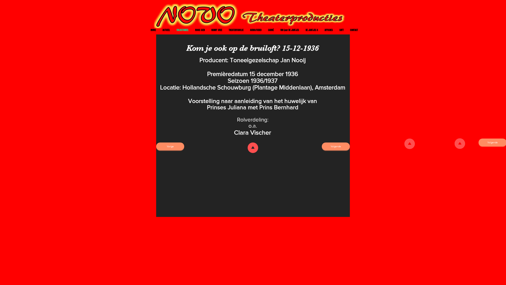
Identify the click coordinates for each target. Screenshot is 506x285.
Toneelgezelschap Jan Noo (266, 60)
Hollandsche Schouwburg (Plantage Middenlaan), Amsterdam (263, 87)
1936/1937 (264, 80)
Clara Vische (251, 132)
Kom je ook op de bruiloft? (233, 48)
